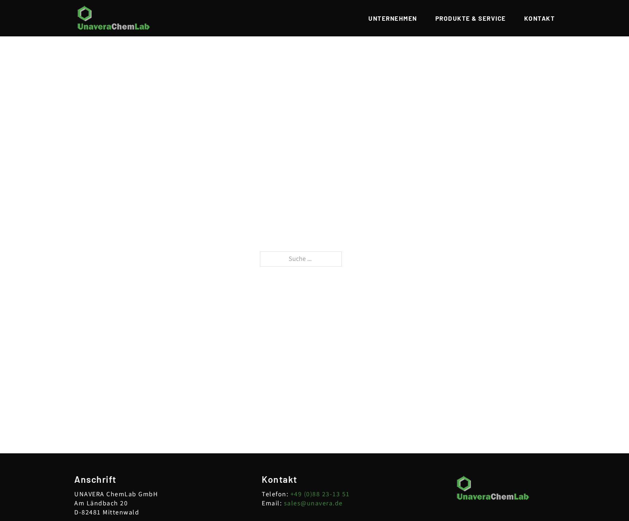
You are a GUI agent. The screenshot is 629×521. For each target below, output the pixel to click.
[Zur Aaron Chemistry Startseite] (114, 18)
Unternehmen (392, 18)
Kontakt (539, 18)
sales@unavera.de (313, 503)
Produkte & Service (470, 18)
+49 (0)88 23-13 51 (320, 494)
